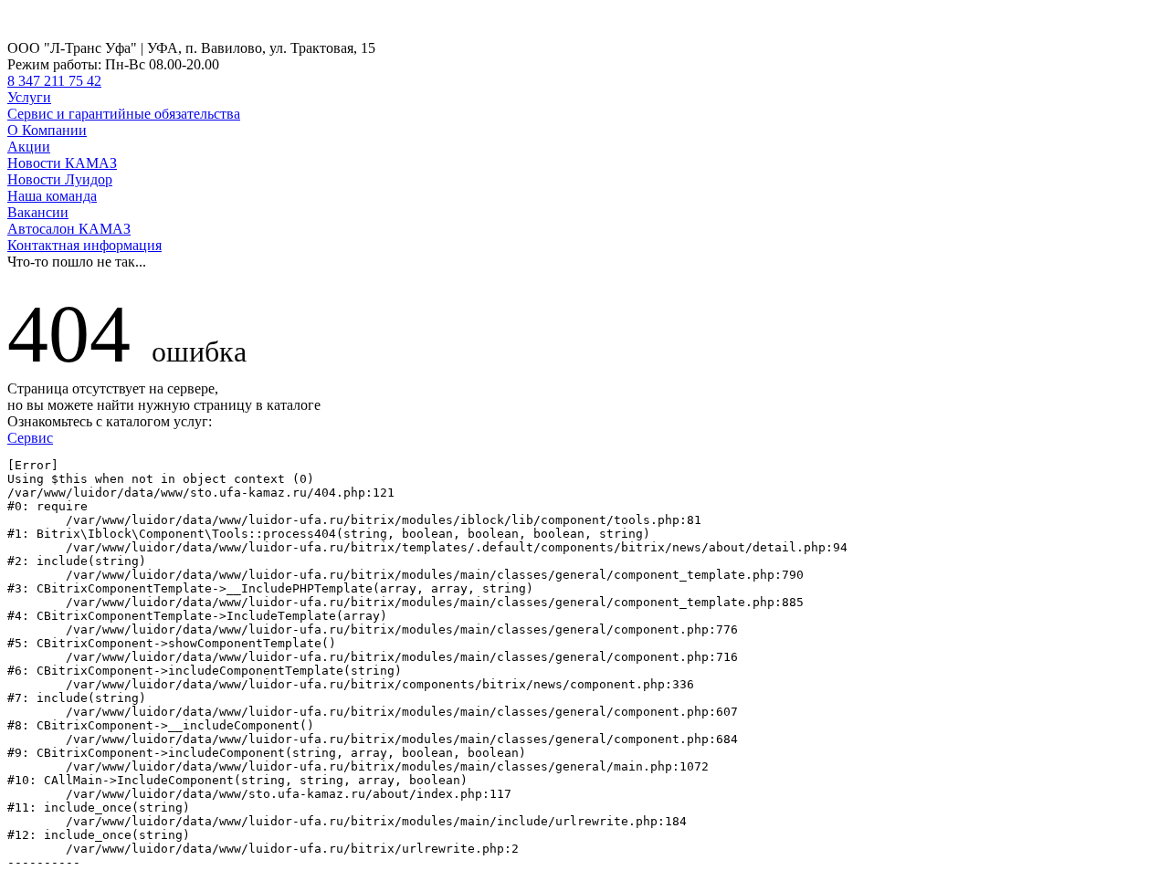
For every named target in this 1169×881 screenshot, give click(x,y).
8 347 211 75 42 (54, 81)
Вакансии (37, 212)
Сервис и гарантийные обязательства (123, 113)
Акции (28, 146)
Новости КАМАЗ (62, 163)
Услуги (29, 97)
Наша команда (52, 196)
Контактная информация (84, 245)
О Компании (47, 130)
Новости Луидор (59, 179)
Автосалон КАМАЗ (69, 228)
